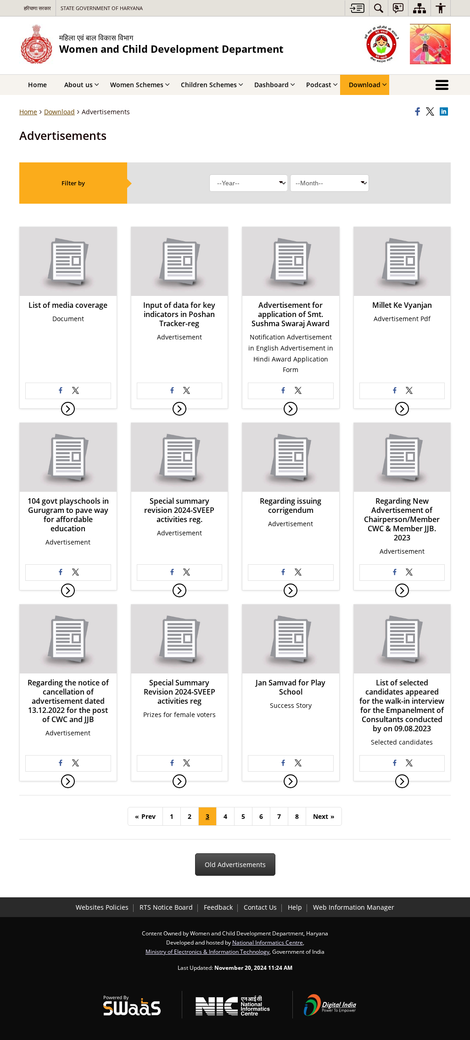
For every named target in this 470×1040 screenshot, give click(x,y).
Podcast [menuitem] (318, 84)
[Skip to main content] (357, 8)
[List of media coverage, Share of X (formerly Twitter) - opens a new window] (75, 390)
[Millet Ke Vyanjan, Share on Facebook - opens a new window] (394, 390)
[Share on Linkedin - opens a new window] (445, 111)
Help (295, 907)
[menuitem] (378, 8)
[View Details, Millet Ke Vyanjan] (402, 409)
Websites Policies (102, 907)
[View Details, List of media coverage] (68, 409)
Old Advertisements (235, 864)
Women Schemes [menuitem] (136, 84)
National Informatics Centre (267, 942)
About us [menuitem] (78, 84)
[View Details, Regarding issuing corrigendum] (290, 590)
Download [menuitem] (364, 84)
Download (59, 111)
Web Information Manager (353, 907)
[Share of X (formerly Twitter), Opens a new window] (431, 111)
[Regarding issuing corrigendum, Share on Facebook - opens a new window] (283, 572)
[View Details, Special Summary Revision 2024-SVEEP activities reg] (179, 781)
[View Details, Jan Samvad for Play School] (290, 781)
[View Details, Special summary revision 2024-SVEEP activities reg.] (179, 590)
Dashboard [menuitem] (271, 84)
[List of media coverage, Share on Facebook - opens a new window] (60, 390)
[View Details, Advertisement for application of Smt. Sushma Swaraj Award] (290, 409)
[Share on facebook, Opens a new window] (419, 111)
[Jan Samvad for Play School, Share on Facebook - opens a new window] (283, 763)
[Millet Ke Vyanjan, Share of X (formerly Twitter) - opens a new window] (409, 390)
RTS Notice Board (166, 907)
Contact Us (260, 907)
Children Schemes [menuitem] (209, 84)
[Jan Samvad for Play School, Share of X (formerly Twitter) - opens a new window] (297, 763)
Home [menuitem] (37, 84)
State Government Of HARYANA (102, 8)
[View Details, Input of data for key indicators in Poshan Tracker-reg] (179, 409)
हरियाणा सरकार (37, 8)
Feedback (218, 907)
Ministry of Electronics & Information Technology (207, 951)
